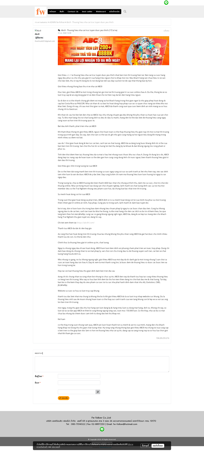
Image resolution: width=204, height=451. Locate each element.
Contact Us (73, 11)
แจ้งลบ (166, 30)
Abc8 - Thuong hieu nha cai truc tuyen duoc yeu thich (90, 22)
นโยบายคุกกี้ (56, 447)
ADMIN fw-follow (57, 22)
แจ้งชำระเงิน (114, 11)
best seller (87, 11)
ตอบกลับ (64, 398)
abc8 (69, 75)
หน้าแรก (52, 11)
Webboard (101, 11)
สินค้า (62, 11)
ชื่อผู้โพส (39, 376)
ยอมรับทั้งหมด (158, 446)
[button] (125, 11)
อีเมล (38, 382)
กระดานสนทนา (41, 22)
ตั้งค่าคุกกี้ (145, 446)
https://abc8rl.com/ (85, 222)
